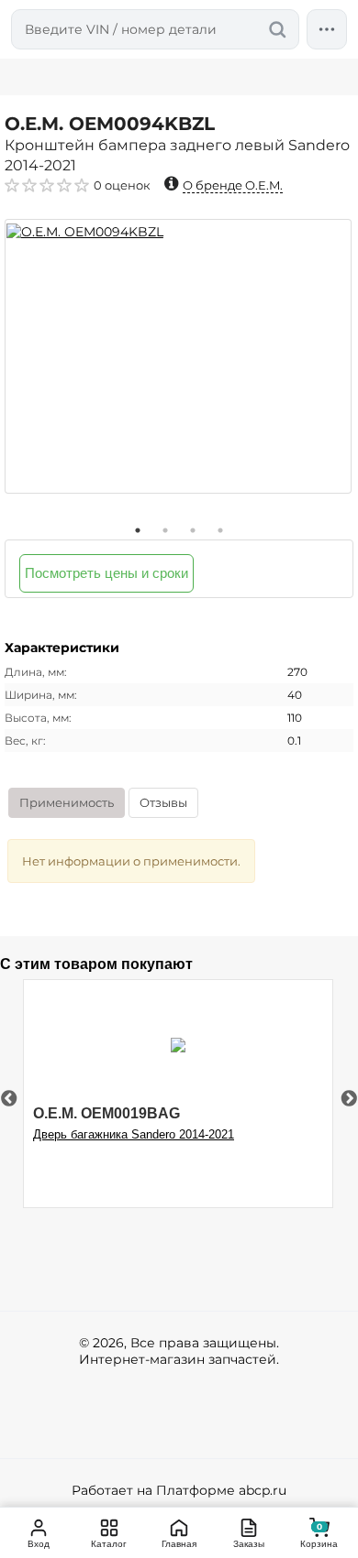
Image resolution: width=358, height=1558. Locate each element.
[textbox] (155, 29)
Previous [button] (9, 1099)
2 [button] (165, 530)
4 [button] (220, 530)
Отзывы (163, 802)
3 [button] (193, 530)
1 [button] (138, 530)
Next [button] (349, 1099)
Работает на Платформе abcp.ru (179, 1490)
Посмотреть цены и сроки (106, 573)
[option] (178, 356)
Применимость (66, 802)
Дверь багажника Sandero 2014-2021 (133, 1134)
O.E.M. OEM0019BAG (106, 1113)
